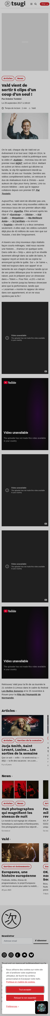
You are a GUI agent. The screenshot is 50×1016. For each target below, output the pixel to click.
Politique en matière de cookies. (20, 981)
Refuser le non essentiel (25, 997)
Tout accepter (25, 989)
